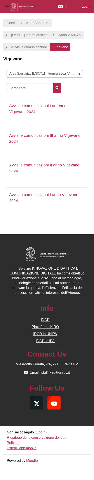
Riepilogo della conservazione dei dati (36, 437)
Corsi (11, 23)
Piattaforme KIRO (45, 327)
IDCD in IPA (45, 341)
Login (86, 6)
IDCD (45, 320)
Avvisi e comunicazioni (29, 47)
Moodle (32, 460)
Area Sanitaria (37, 23)
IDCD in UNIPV (45, 334)
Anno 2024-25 (70, 35)
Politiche (13, 443)
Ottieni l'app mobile (22, 448)
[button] (62, 6)
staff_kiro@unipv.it (55, 372)
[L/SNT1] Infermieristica (29, 35)
